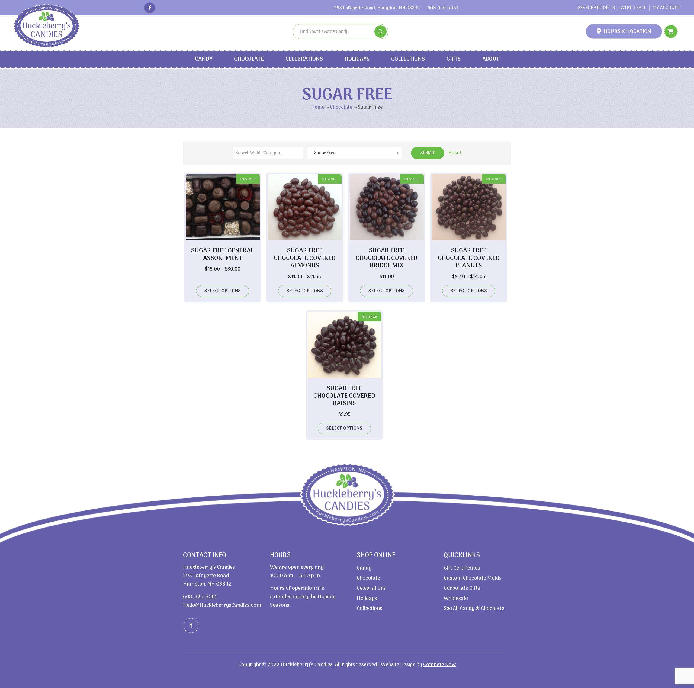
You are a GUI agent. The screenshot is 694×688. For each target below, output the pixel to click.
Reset (454, 153)
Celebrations (304, 59)
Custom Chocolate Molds (473, 578)
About (490, 59)
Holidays (357, 59)
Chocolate (249, 59)
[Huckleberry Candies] (50, 26)
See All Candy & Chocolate (474, 609)
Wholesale (634, 8)
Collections (408, 59)
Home (317, 107)
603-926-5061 (443, 8)
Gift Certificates (462, 568)
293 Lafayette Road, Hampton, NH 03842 (377, 8)
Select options (222, 291)
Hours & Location (627, 31)
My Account (666, 8)
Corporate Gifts (595, 8)
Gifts (453, 59)
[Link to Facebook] (149, 7)
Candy (204, 59)
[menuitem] (596, 8)
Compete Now (439, 665)
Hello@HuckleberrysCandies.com (222, 605)
